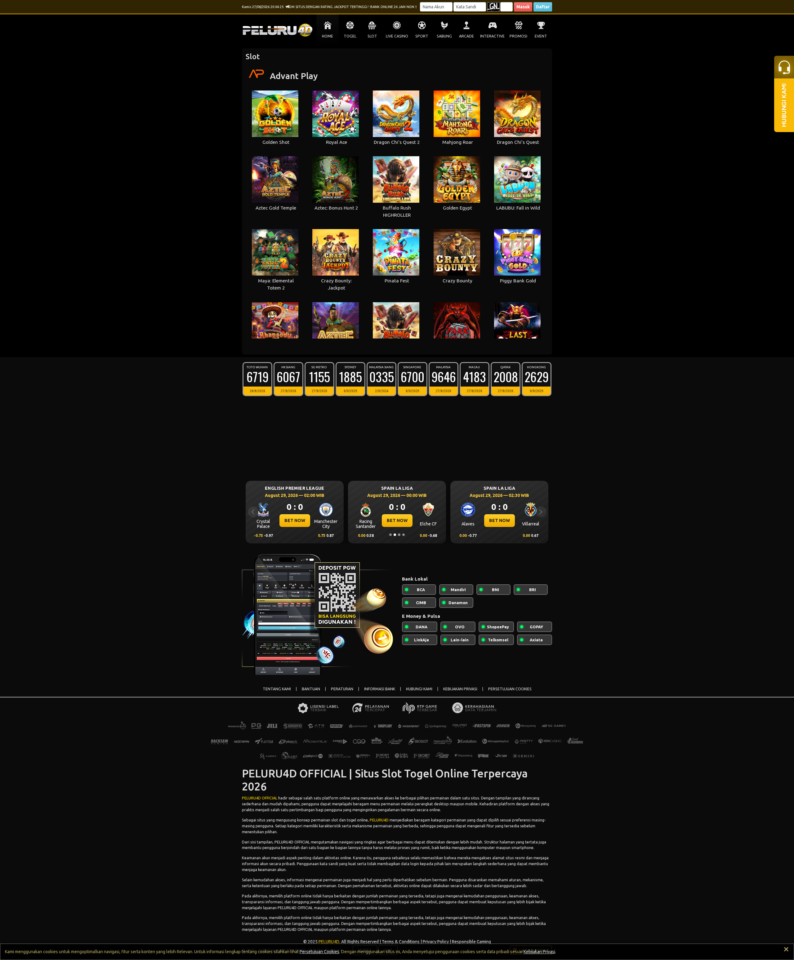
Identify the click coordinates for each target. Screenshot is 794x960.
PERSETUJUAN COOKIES (510, 689)
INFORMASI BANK (379, 689)
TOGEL (350, 36)
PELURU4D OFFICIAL (259, 798)
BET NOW (294, 520)
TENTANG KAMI (277, 689)
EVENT (541, 36)
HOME (327, 36)
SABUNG (444, 36)
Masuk (523, 6)
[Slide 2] (395, 534)
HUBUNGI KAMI (419, 689)
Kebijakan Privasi (539, 951)
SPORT (421, 36)
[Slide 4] (403, 534)
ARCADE (466, 36)
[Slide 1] (390, 534)
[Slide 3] (399, 534)
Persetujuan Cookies (319, 951)
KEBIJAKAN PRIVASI (460, 689)
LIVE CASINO (397, 36)
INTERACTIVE (492, 36)
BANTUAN (311, 689)
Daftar (543, 6)
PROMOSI (518, 36)
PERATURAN (342, 689)
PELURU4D (379, 820)
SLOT (372, 36)
